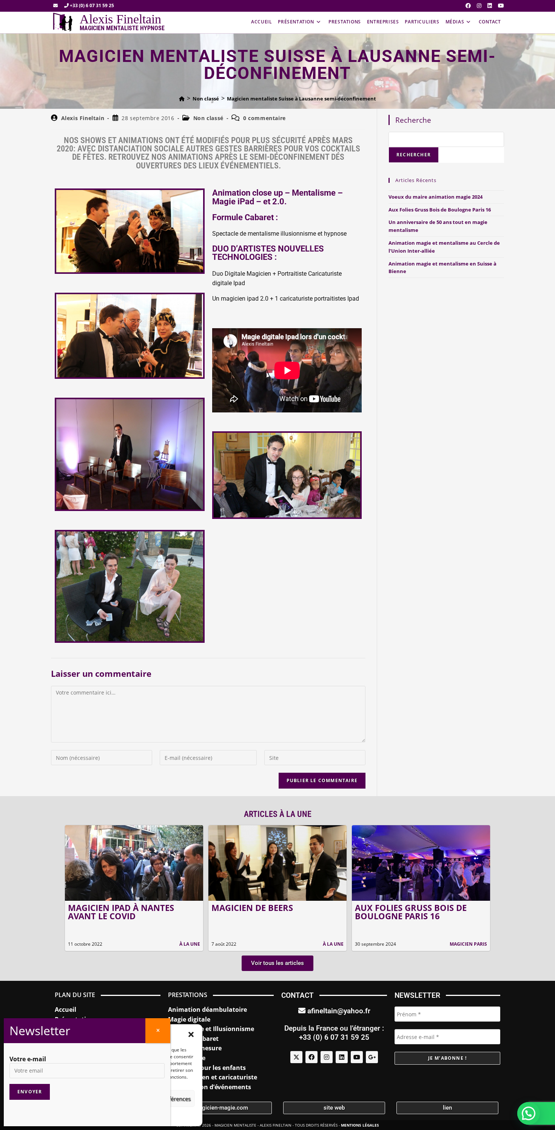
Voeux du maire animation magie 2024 (435, 196)
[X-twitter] (296, 1057)
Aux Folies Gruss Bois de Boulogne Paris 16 (439, 209)
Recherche (413, 120)
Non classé (208, 118)
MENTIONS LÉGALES (360, 1125)
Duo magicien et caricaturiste (212, 1077)
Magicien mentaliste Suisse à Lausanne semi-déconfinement (301, 98)
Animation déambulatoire (207, 1009)
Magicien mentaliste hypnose (122, 28)
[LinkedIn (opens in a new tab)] (489, 5)
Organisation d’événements (209, 1087)
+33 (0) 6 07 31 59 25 (91, 5)
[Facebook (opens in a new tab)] (468, 5)
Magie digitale (189, 1019)
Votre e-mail (27, 1059)
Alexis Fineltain (120, 19)
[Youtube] (357, 1057)
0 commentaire (264, 118)
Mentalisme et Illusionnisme (211, 1029)
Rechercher (413, 154)
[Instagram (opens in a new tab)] (479, 5)
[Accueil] (182, 98)
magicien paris (468, 944)
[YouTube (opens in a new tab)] (499, 5)
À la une (189, 944)
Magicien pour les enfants (207, 1068)
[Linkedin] (342, 1057)
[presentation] (55, 888)
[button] (191, 1034)
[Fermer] (157, 1030)
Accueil (65, 1009)
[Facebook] (311, 1057)
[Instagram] (327, 1057)
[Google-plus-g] (372, 1057)
